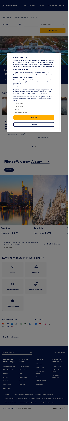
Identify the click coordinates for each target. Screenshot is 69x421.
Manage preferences (21, 112)
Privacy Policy (19, 103)
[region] (34, 92)
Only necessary (34, 124)
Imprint (17, 109)
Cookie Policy (19, 106)
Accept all (34, 117)
